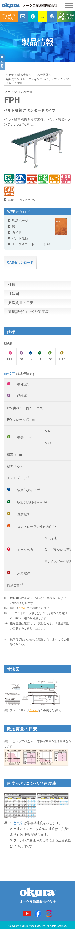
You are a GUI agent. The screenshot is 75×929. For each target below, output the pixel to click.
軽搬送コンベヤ (15, 79)
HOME (10, 75)
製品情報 (22, 75)
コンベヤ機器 (40, 75)
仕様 (11, 284)
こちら (22, 608)
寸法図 (13, 293)
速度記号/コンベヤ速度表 (28, 311)
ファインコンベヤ (39, 79)
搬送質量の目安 (20, 302)
